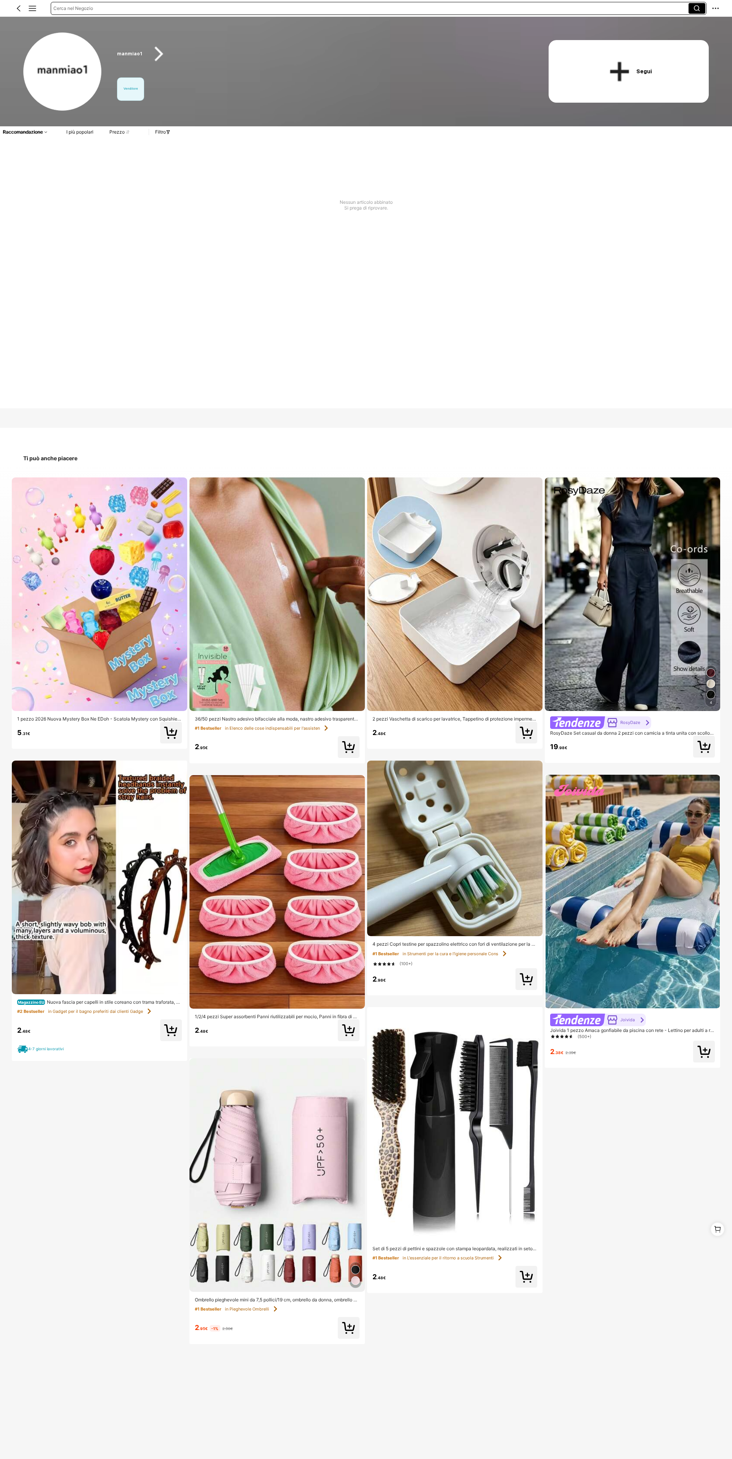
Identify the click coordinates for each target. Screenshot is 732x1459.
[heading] (321, 54)
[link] (63, 72)
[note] (41, 1049)
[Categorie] (32, 8)
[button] (19, 8)
